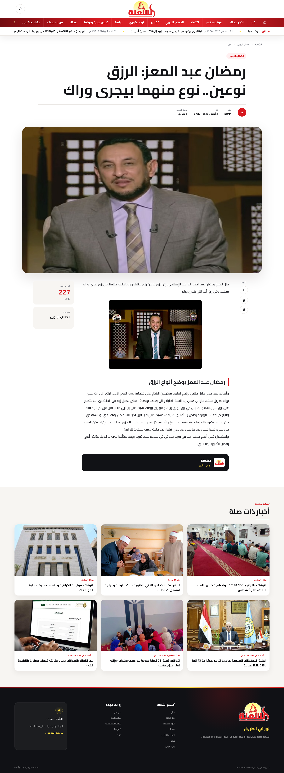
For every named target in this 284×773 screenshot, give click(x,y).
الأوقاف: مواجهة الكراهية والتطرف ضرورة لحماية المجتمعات (61, 587)
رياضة (118, 22)
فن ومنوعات (55, 22)
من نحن (117, 712)
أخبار (254, 22)
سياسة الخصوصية (113, 724)
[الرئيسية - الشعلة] (142, 8)
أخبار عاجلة (237, 22)
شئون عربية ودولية (96, 22)
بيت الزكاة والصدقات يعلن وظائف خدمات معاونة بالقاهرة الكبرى (56, 663)
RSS (119, 735)
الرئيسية (258, 44)
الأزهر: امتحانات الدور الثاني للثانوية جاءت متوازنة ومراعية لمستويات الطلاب (142, 587)
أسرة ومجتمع (215, 22)
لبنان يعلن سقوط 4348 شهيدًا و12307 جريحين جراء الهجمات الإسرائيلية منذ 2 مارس (97, 31)
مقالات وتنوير (31, 22)
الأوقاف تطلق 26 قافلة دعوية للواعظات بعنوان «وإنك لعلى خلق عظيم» (145, 663)
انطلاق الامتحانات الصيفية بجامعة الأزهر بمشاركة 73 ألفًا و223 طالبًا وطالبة (229, 663)
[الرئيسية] (265, 22)
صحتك (73, 22)
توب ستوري (136, 22)
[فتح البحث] (20, 8)
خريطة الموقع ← (53, 733)
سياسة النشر (116, 718)
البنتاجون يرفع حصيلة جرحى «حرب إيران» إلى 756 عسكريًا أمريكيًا (224, 31)
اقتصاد (194, 22)
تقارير (155, 22)
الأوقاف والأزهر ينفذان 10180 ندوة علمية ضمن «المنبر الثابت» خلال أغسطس (231, 587)
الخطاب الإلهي (174, 22)
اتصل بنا (117, 729)
